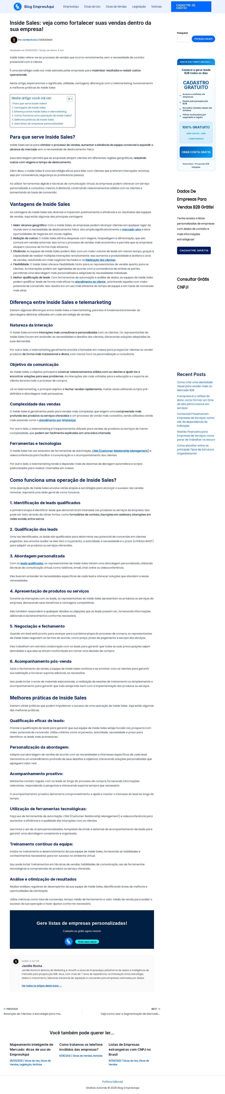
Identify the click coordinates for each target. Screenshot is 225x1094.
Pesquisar (203, 38)
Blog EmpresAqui (39, 6)
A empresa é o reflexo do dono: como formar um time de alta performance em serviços (195, 402)
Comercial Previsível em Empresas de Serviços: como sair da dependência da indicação (195, 420)
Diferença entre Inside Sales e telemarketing (40, 111)
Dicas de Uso (92, 6)
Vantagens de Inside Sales (30, 107)
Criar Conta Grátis (196, 152)
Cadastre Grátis (194, 250)
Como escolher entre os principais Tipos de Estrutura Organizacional (195, 449)
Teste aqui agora (87, 941)
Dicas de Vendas (116, 6)
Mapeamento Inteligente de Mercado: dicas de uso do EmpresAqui (31, 1049)
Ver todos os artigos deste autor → (42, 985)
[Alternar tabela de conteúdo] (68, 99)
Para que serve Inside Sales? (30, 103)
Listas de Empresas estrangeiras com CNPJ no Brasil (130, 1049)
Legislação (139, 6)
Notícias (157, 6)
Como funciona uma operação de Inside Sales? (43, 115)
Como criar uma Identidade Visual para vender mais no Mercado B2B (195, 386)
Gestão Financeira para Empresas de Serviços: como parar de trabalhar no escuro (196, 436)
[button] (191, 6)
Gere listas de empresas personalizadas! (38, 123)
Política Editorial (112, 1082)
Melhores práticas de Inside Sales (34, 119)
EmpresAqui (71, 6)
